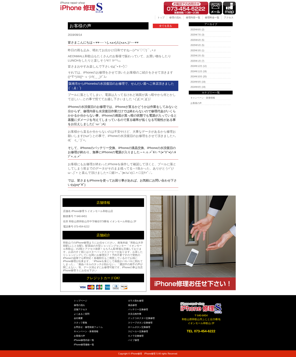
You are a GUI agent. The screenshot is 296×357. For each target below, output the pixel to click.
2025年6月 (195, 40)
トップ (161, 17)
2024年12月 (196, 66)
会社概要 (78, 318)
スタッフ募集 (80, 322)
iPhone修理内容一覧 (84, 340)
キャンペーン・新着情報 (202, 97)
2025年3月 (195, 50)
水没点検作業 (134, 314)
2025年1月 (195, 61)
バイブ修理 (133, 340)
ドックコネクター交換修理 (141, 318)
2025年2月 (195, 55)
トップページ (80, 300)
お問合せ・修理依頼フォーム (88, 327)
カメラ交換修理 (136, 336)
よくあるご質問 (81, 314)
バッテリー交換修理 (138, 309)
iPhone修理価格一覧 (84, 344)
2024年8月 (195, 87)
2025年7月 (195, 34)
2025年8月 (195, 29)
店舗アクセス (80, 309)
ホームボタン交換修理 (139, 327)
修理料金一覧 (212, 17)
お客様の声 (196, 103)
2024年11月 (196, 71)
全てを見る (165, 25)
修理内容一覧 (193, 17)
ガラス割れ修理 (136, 300)
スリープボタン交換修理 (140, 322)
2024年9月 (195, 82)
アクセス (228, 17)
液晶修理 (132, 305)
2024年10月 (196, 76)
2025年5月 (195, 45)
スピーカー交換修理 (138, 331)
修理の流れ (175, 17)
